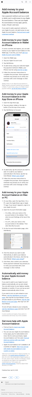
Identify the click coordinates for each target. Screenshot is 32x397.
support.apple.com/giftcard (17, 355)
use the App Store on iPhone (19, 88)
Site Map (28, 394)
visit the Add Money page (10, 309)
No (16, 377)
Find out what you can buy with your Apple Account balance (16, 340)
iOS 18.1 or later (22, 70)
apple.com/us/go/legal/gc (9, 363)
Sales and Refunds (20, 394)
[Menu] (30, 2)
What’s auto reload (18, 176)
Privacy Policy (4, 394)
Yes (11, 377)
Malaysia (3, 389)
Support (7, 382)
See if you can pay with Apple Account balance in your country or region (16, 349)
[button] (22, 2)
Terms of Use (12, 394)
